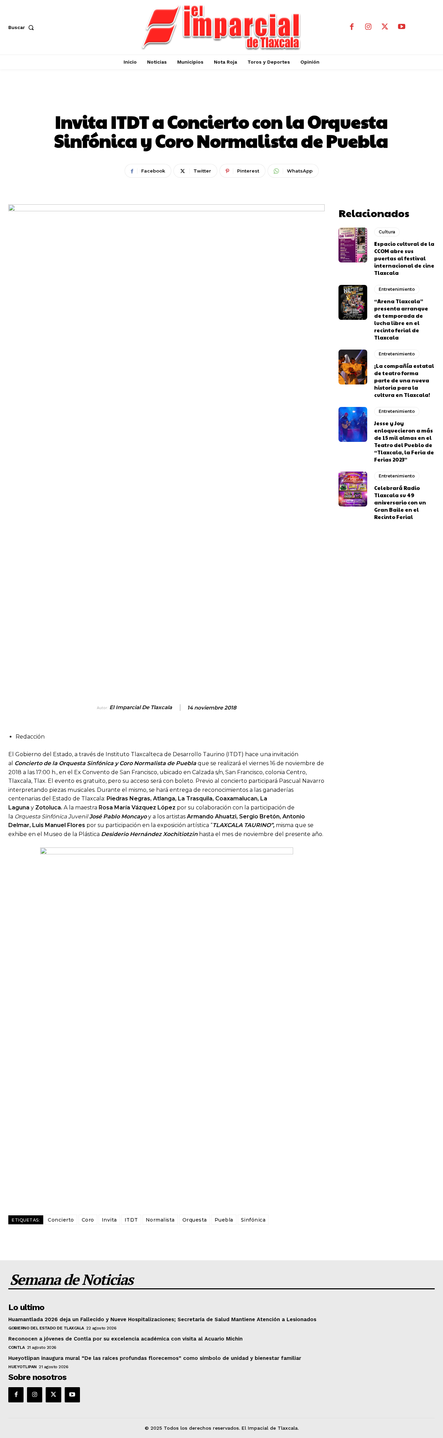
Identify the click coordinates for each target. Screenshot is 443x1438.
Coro (88, 1220)
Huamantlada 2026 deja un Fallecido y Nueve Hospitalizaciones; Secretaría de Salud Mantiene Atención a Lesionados (162, 1319)
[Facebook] (351, 27)
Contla (16, 1347)
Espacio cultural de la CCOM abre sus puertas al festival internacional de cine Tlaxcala (404, 258)
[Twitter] (385, 27)
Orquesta (194, 1220)
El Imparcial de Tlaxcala (140, 707)
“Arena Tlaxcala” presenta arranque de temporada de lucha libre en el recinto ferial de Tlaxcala (401, 319)
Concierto (61, 1220)
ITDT (131, 1220)
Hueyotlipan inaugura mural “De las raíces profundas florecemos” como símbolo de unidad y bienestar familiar (154, 1358)
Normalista (160, 1220)
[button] (22, 27)
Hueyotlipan (22, 1366)
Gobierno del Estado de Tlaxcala (46, 1328)
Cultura (387, 231)
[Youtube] (401, 27)
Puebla (224, 1220)
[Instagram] (368, 27)
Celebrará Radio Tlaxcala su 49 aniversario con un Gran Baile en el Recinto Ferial (400, 502)
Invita (109, 1220)
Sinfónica (253, 1220)
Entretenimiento (221, 98)
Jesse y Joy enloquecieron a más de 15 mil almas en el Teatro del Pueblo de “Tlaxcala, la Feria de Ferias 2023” (404, 441)
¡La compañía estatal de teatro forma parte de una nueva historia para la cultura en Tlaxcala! (404, 380)
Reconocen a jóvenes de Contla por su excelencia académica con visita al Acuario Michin (125, 1339)
